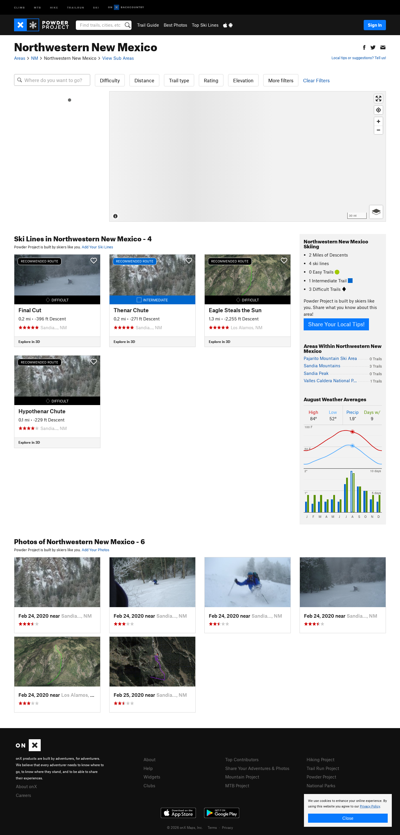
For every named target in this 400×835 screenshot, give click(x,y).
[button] (364, 46)
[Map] (248, 156)
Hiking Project (320, 759)
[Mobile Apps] (228, 25)
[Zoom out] (378, 130)
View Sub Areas (118, 58)
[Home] (44, 24)
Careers (23, 795)
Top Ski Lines (205, 25)
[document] (348, 810)
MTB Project (237, 785)
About (149, 759)
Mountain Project (242, 776)
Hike (54, 7)
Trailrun (75, 7)
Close (347, 818)
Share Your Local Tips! (336, 324)
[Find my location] (378, 110)
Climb (19, 7)
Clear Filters (316, 80)
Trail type (179, 80)
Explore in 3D (29, 341)
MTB (37, 7)
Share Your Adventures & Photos (257, 768)
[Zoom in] (378, 121)
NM (34, 58)
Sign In (375, 25)
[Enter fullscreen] (378, 98)
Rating (211, 80)
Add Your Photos (95, 549)
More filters (280, 80)
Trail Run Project (323, 768)
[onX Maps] (28, 749)
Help (148, 768)
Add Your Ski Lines (97, 247)
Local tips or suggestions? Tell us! (358, 57)
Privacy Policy (370, 806)
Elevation (243, 80)
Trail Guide (148, 25)
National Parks (321, 785)
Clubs (149, 785)
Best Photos (175, 25)
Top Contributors (242, 759)
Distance (144, 80)
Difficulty (110, 80)
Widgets (151, 776)
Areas (19, 58)
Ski (96, 7)
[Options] (376, 211)
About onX (26, 786)
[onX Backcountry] (126, 7)
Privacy (227, 827)
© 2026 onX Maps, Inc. (185, 827)
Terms (212, 827)
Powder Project (321, 776)
